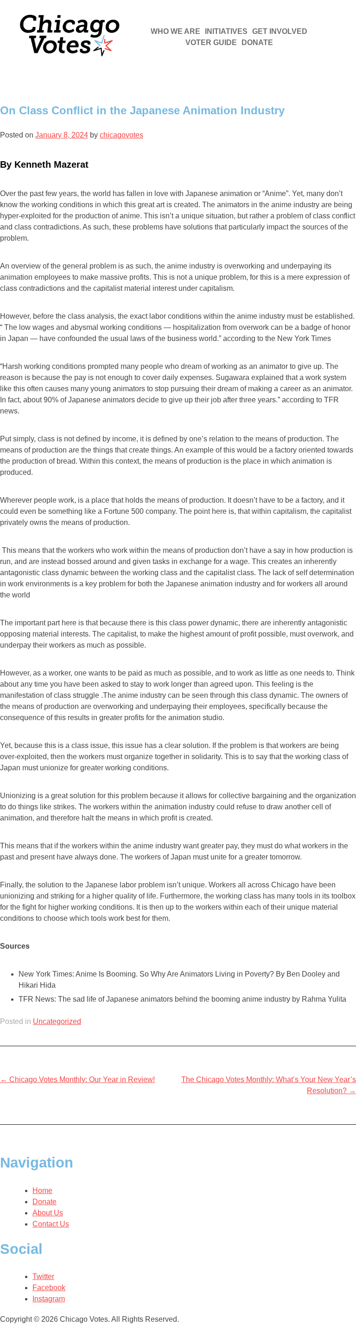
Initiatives (226, 31)
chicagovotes (121, 135)
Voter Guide (211, 42)
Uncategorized (57, 1021)
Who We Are (175, 31)
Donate (257, 42)
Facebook (48, 1288)
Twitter (43, 1276)
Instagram (48, 1299)
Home (42, 1190)
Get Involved (279, 31)
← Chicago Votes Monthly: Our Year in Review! (77, 1079)
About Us (47, 1213)
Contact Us (50, 1224)
